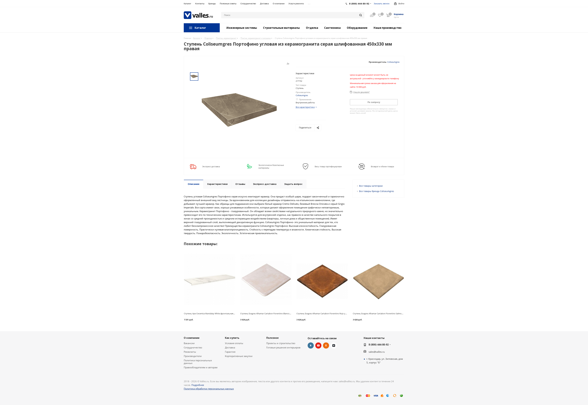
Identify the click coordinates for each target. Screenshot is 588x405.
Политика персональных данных (198, 362)
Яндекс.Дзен (334, 345)
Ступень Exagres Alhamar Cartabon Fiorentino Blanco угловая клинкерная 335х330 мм (280, 313)
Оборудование (357, 28)
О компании (191, 338)
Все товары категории (371, 185)
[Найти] (360, 15)
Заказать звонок (382, 3)
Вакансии (189, 343)
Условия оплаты (234, 343)
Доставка (230, 347)
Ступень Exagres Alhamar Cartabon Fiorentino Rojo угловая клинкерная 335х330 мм (335, 313)
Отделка (312, 28)
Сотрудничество (193, 347)
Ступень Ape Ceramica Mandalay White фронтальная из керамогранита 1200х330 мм (224, 313)
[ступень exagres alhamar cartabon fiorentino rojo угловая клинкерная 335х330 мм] (322, 279)
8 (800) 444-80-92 (379, 344)
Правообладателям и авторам (200, 367)
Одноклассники (326, 345)
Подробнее (197, 384)
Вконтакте (311, 345)
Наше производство (387, 28)
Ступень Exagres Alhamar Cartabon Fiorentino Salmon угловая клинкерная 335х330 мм (393, 313)
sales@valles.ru (377, 351)
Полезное (272, 338)
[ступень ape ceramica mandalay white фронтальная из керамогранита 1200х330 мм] (209, 279)
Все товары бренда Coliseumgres (376, 191)
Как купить (232, 338)
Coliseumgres (393, 62)
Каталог (200, 28)
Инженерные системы (241, 28)
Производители (193, 356)
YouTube (318, 345)
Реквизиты (190, 351)
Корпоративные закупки (239, 356)
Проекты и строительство (280, 343)
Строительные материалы (281, 28)
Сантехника (332, 28)
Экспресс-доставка (211, 166)
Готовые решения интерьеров (283, 347)
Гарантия (230, 351)
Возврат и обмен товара (382, 166)
